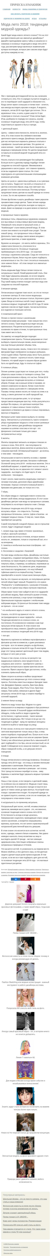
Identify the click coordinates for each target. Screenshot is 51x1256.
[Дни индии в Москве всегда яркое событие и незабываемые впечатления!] (25, 1077)
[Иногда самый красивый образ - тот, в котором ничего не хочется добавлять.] (25, 1028)
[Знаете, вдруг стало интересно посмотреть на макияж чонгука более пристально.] (25, 1103)
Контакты (6, 1247)
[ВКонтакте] (16, 879)
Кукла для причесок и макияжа (36, 875)
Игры (34, 18)
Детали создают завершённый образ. (19, 1213)
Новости (16, 9)
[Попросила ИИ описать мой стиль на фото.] (25, 1005)
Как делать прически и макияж (25, 13)
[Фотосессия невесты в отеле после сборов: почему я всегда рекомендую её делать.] (25, 953)
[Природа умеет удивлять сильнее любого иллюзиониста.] (25, 1176)
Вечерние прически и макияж (17, 875)
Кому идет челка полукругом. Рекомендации (22, 1221)
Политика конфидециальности (12, 1250)
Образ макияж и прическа (33, 869)
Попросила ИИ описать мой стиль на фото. (22, 1225)
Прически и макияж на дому (17, 18)
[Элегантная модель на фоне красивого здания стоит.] (25, 1153)
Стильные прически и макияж (27, 872)
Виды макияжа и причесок (35, 9)
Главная (6, 9)
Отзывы (42, 18)
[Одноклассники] (35, 879)
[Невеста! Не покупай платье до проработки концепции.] (25, 1129)
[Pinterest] (25, 879)
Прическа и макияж (25, 5)
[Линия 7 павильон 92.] (25, 1054)
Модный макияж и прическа (16, 869)
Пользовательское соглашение (19, 1247)
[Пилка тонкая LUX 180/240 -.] (25, 930)
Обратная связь (8, 1253)
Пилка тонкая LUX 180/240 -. (15, 1217)
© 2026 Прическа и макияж (11, 1244)
